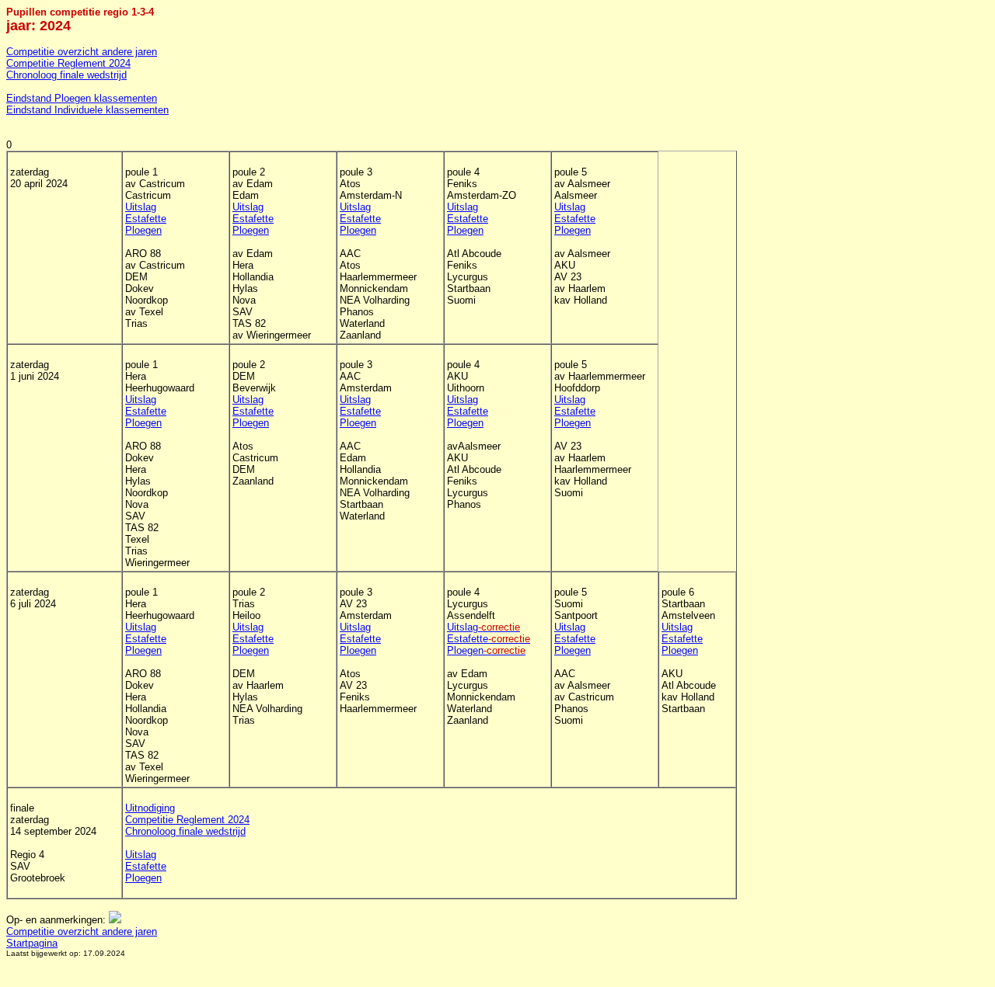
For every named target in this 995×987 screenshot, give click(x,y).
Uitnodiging (150, 808)
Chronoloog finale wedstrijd (66, 75)
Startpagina (32, 943)
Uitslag (140, 207)
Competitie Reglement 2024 (68, 63)
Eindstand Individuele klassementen (87, 110)
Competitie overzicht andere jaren (81, 51)
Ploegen (143, 230)
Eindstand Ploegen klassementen (81, 98)
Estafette (145, 218)
